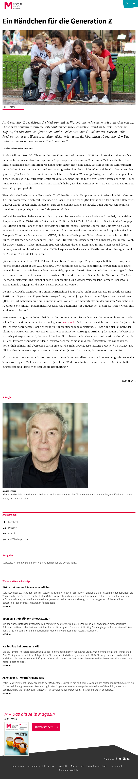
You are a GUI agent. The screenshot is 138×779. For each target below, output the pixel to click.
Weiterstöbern (44, 727)
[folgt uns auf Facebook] (116, 759)
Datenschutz (77, 766)
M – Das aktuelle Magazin (29, 714)
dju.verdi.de (117, 766)
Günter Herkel (26, 148)
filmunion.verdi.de (68, 770)
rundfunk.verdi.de (97, 766)
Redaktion (49, 766)
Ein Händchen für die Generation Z (58, 562)
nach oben (127, 381)
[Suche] (106, 759)
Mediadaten (34, 766)
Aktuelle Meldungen (26, 562)
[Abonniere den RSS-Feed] (128, 759)
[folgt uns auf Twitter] (120, 759)
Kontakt (63, 766)
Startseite (8, 562)
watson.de (69, 322)
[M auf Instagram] (124, 759)
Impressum (18, 766)
